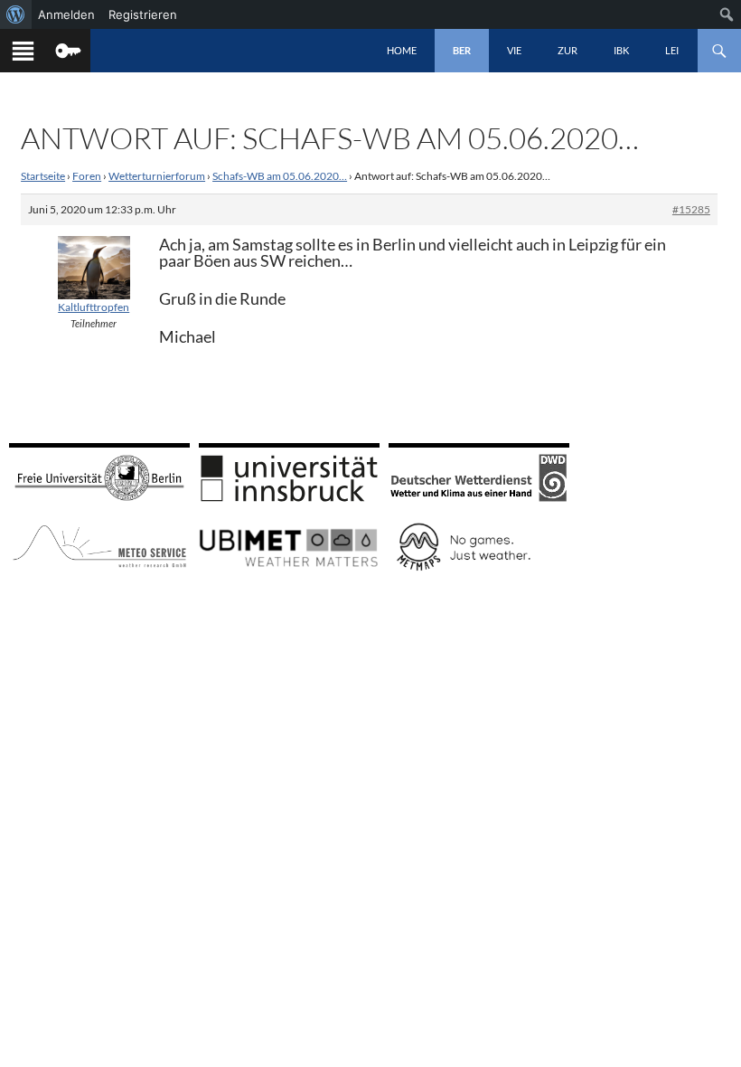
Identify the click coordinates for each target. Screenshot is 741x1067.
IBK (621, 50)
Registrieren (142, 14)
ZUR (567, 50)
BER (462, 50)
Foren (86, 176)
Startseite (43, 176)
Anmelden (66, 14)
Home (402, 50)
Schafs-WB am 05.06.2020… (279, 176)
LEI (672, 50)
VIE (514, 50)
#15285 (691, 209)
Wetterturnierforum (156, 176)
